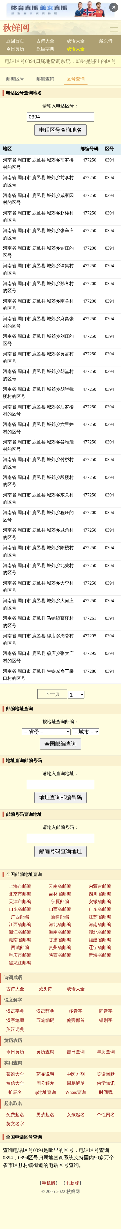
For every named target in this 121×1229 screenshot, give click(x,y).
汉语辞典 (45, 1011)
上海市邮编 (20, 886)
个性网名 (106, 1114)
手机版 (48, 1183)
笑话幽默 (106, 1074)
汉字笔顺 (15, 1020)
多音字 (75, 1011)
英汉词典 (15, 1029)
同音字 (106, 1011)
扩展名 (15, 1092)
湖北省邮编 (100, 932)
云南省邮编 (60, 886)
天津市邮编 (20, 901)
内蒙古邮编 (100, 886)
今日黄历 (15, 48)
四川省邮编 (100, 893)
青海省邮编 (100, 955)
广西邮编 (20, 916)
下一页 (52, 694)
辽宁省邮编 (100, 947)
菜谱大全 (15, 1074)
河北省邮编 (60, 924)
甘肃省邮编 (60, 939)
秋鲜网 (20, 27)
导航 (114, 27)
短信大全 (15, 1083)
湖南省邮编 (20, 939)
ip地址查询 (45, 1092)
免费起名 (15, 1114)
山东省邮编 (20, 909)
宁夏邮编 (60, 901)
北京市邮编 (20, 893)
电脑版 (72, 1183)
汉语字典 (45, 48)
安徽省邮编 (100, 901)
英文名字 (15, 1123)
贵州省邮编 (60, 947)
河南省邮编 (100, 924)
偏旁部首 (76, 1020)
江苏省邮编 (100, 916)
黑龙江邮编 (20, 962)
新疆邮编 (60, 916)
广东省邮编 (100, 909)
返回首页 (15, 41)
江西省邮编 (20, 924)
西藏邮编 (20, 947)
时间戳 (106, 1092)
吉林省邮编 (60, 893)
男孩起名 (45, 1114)
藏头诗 (106, 41)
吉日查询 (76, 1051)
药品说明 (45, 1074)
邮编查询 (45, 79)
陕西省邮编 (60, 955)
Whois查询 (75, 1092)
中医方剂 (76, 1074)
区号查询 (76, 79)
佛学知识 (106, 1083)
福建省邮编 (100, 939)
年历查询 (106, 1051)
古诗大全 (45, 41)
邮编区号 (15, 79)
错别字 (106, 1020)
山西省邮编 (60, 909)
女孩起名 (76, 1114)
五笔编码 (45, 1020)
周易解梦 (76, 1083)
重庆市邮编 (20, 955)
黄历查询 (45, 1051)
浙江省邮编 (20, 932)
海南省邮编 (60, 932)
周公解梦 (45, 1083)
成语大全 (76, 41)
